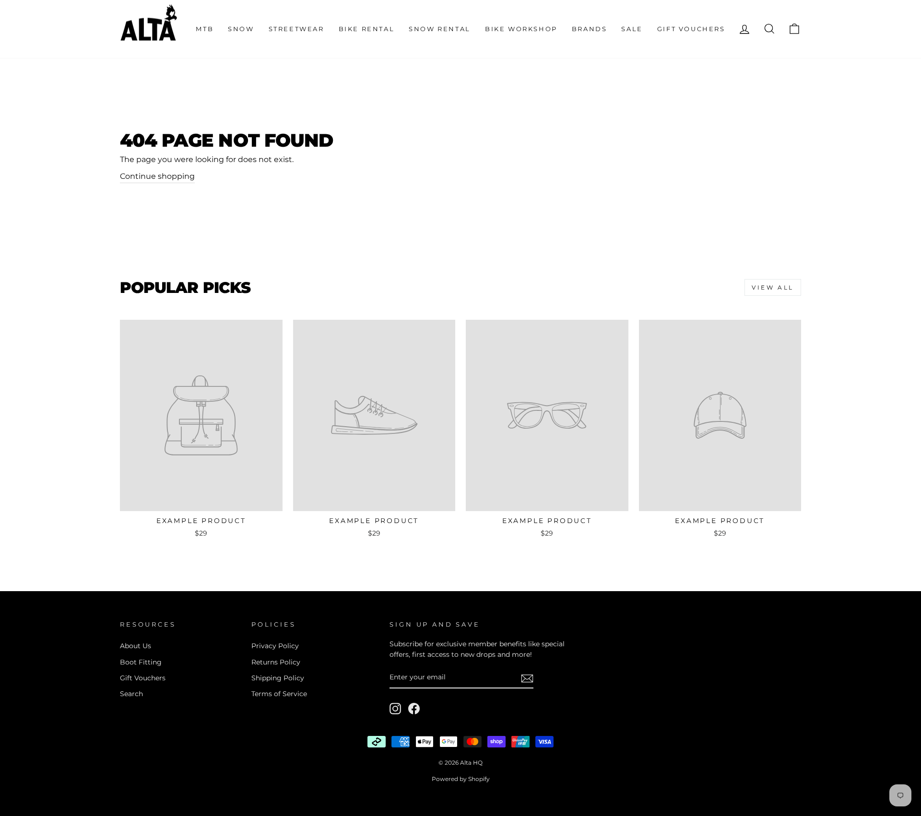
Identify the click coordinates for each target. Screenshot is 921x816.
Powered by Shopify (461, 778)
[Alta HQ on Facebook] (414, 708)
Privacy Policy (275, 646)
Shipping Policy (277, 678)
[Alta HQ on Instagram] (395, 708)
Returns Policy (275, 662)
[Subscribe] (527, 678)
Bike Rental (367, 29)
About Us (135, 646)
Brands (589, 29)
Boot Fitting (141, 662)
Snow (241, 29)
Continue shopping (157, 176)
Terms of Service (279, 694)
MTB (204, 29)
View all (773, 287)
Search (131, 694)
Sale (631, 29)
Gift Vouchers (691, 29)
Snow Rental (440, 29)
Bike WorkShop (521, 29)
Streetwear (296, 29)
